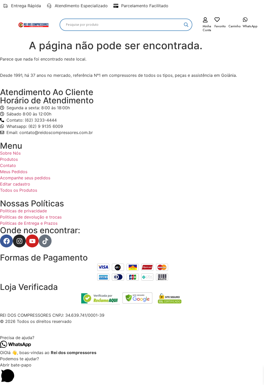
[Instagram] (19, 241)
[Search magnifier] (186, 24)
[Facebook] (6, 241)
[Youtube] (32, 241)
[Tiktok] (45, 241)
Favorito (220, 26)
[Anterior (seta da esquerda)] (9, 192)
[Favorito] (217, 19)
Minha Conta (207, 28)
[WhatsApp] (245, 19)
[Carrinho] (231, 19)
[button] (132, 337)
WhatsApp (250, 26)
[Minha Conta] (205, 19)
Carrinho (234, 26)
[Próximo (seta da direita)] (255, 192)
